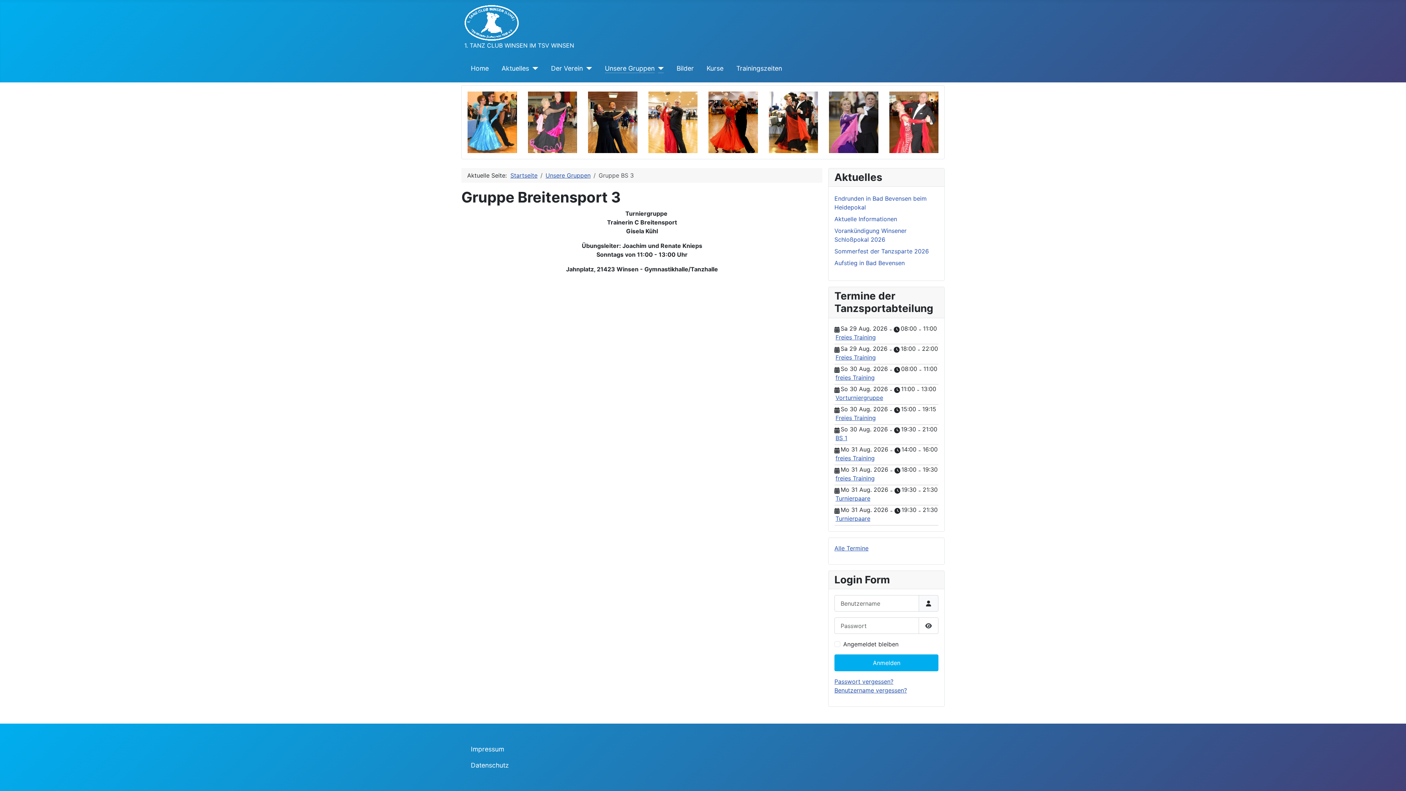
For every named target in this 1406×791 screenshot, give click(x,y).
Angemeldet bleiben (871, 644)
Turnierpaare (853, 498)
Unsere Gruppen (630, 68)
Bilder (685, 68)
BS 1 (841, 438)
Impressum (487, 749)
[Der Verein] (587, 68)
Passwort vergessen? (863, 681)
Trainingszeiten (759, 68)
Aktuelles (515, 68)
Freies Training (856, 337)
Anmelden (886, 662)
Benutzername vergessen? (870, 690)
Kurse (715, 68)
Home (480, 68)
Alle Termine (851, 548)
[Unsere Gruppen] (659, 68)
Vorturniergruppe (859, 397)
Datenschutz (490, 765)
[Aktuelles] (533, 68)
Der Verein (567, 68)
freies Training (855, 377)
